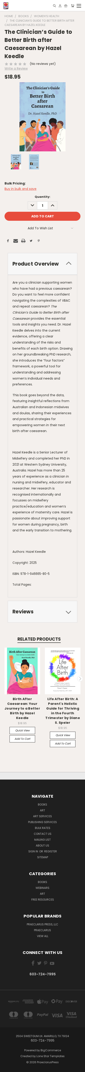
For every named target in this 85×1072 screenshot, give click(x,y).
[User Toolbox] (60, 6)
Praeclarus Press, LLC (42, 924)
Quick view (22, 730)
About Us (42, 845)
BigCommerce (51, 1050)
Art (42, 810)
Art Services (42, 816)
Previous (5, 679)
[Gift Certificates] (65, 6)
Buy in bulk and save (20, 189)
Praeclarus (42, 930)
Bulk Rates (42, 828)
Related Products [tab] (39, 639)
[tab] (42, 264)
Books (42, 804)
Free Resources (42, 899)
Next (80, 679)
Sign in (33, 851)
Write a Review (16, 68)
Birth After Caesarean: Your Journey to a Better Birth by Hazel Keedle (22, 708)
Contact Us (42, 834)
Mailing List (42, 840)
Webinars (42, 888)
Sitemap (42, 857)
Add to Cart (22, 739)
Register (50, 851)
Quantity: (42, 197)
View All (42, 936)
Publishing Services (42, 822)
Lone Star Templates (50, 1056)
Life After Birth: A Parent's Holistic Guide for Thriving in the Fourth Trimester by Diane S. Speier (62, 711)
